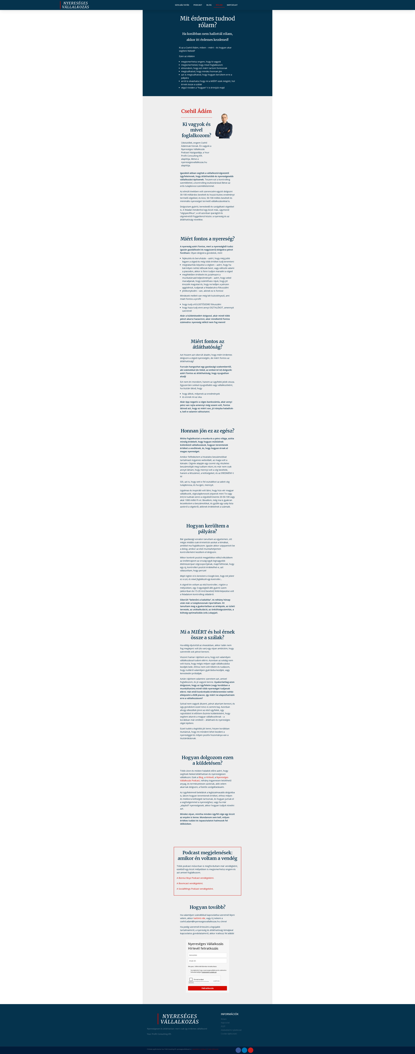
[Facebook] (238, 1050)
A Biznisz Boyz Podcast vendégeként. (195, 877)
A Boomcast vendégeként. (190, 883)
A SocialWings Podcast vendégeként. (195, 888)
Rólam (219, 5)
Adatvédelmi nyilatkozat (209, 972)
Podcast (197, 5)
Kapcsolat (232, 5)
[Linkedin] (244, 1050)
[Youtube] (250, 1050)
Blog (208, 5)
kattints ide (199, 918)
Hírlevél (210, 777)
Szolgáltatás (182, 5)
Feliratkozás (208, 988)
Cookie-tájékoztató (213, 1049)
